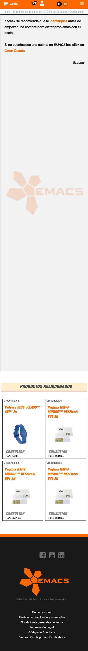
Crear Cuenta (15, 51)
